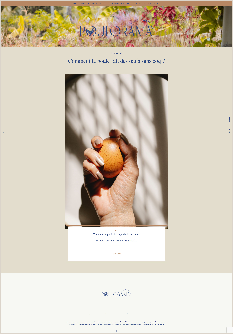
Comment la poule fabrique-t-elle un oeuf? (116, 234)
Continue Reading (116, 247)
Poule (75, 3)
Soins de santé (139, 3)
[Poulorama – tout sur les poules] (116, 26)
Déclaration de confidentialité (116, 314)
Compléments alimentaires (120, 3)
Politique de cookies (92, 314)
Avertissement (146, 314)
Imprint (134, 314)
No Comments (117, 253)
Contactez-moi (154, 3)
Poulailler (85, 3)
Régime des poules (99, 3)
